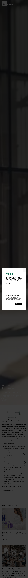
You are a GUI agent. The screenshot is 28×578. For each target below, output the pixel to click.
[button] (24, 270)
